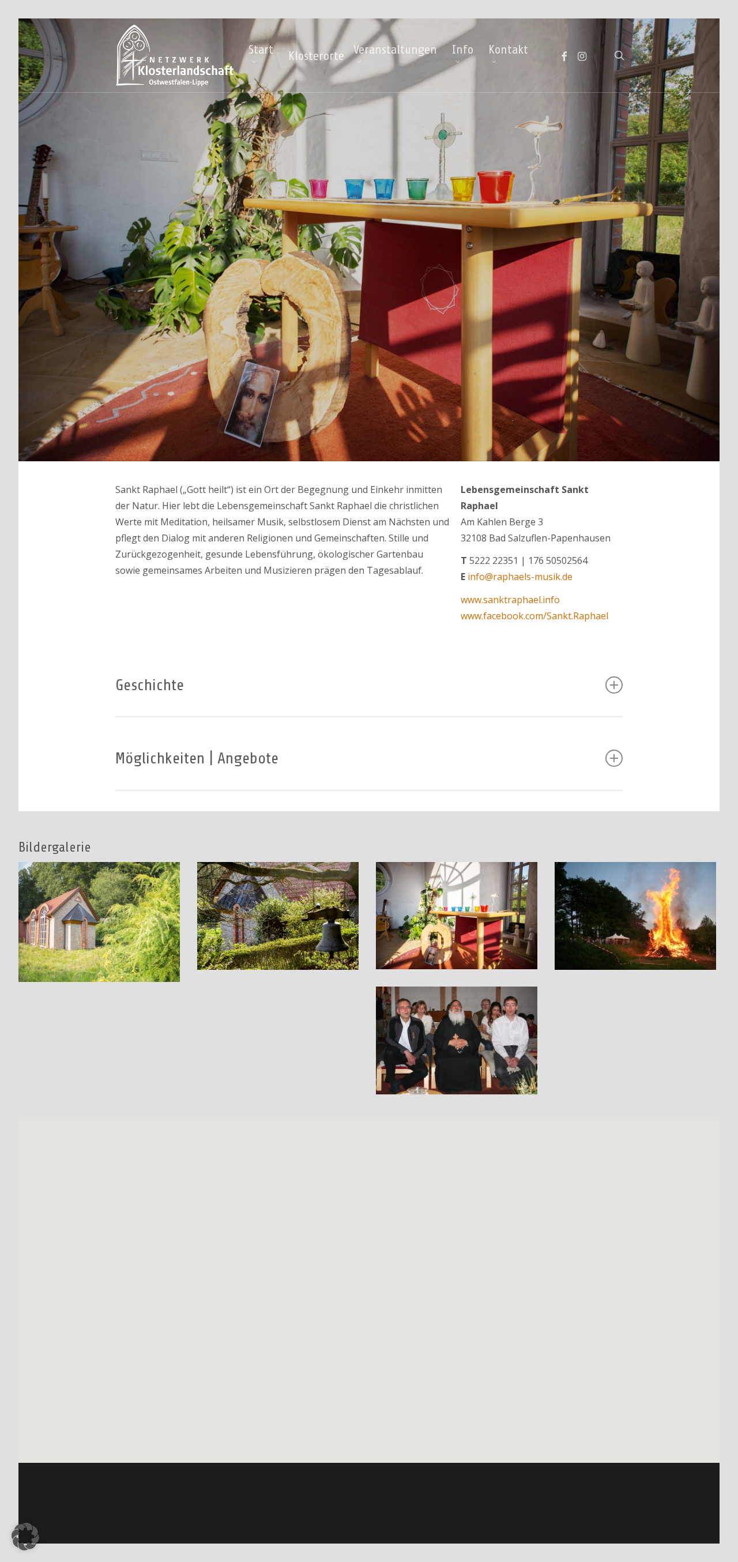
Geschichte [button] (149, 685)
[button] (25, 1536)
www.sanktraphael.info (510, 599)
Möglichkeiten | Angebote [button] (196, 758)
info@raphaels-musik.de (520, 576)
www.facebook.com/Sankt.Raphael (534, 615)
